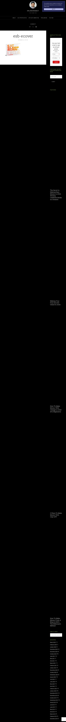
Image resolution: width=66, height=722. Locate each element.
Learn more (46, 6)
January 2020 (53, 690)
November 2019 (53, 695)
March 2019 (52, 714)
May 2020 (52, 684)
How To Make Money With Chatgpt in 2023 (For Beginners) (55, 409)
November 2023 (53, 651)
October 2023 (53, 653)
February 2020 (53, 688)
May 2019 (52, 709)
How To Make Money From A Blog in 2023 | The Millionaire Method (55, 622)
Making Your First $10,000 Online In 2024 (55, 303)
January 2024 (53, 647)
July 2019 (52, 704)
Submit (53, 81)
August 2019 (53, 702)
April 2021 (52, 660)
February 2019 (53, 716)
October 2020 (53, 672)
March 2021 (52, 663)
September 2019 (54, 700)
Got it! (53, 9)
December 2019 (53, 693)
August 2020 (53, 677)
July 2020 (52, 679)
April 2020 (52, 686)
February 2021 (53, 665)
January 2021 (53, 667)
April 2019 (52, 711)
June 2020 (52, 681)
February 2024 (53, 644)
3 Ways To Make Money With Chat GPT (56, 515)
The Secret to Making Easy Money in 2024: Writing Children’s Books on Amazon (56, 194)
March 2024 (52, 642)
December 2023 (53, 649)
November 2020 (53, 670)
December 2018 (53, 718)
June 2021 (52, 656)
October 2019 (53, 697)
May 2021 (52, 658)
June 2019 (52, 707)
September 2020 (54, 674)
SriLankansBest (33, 11)
